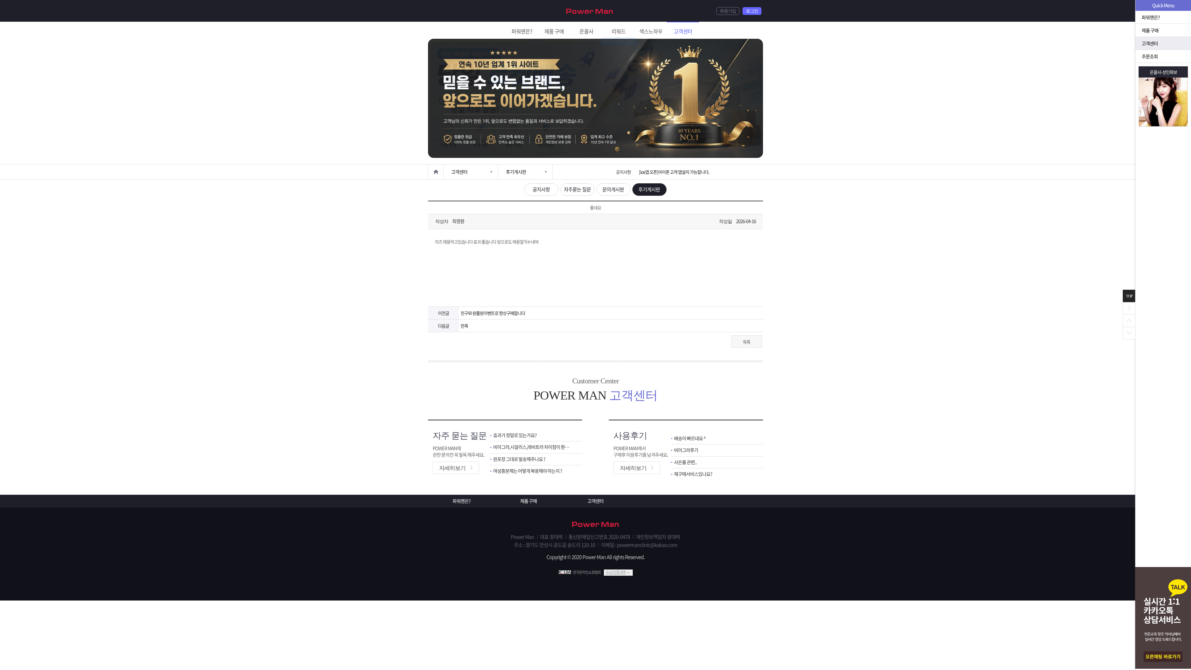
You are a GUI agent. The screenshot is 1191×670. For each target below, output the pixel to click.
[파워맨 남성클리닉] (595, 524)
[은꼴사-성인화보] (1163, 102)
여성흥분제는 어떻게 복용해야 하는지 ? (527, 471)
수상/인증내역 (616, 572)
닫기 (1129, 308)
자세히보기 (452, 468)
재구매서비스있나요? (693, 474)
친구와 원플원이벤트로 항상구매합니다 (493, 313)
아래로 (1129, 333)
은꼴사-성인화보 (1163, 72)
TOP (1129, 296)
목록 (746, 342)
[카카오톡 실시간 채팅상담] (1163, 618)
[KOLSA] (566, 572)
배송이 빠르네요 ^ (690, 438)
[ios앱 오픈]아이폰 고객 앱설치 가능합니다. (674, 172)
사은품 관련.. (685, 462)
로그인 (752, 11)
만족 (464, 326)
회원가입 (728, 11)
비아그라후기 (686, 450)
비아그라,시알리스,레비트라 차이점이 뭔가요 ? (533, 447)
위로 (1129, 321)
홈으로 (436, 171)
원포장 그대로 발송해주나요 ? (519, 459)
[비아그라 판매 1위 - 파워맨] (589, 10)
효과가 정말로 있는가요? (515, 435)
